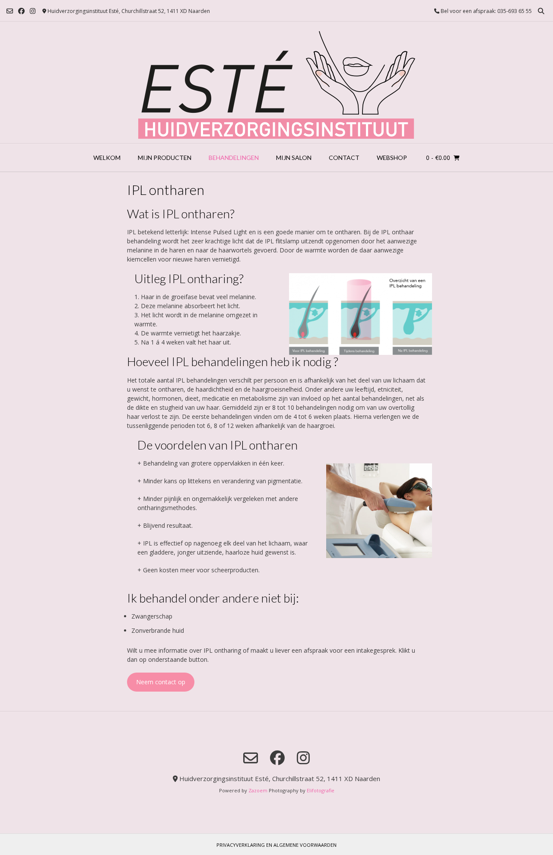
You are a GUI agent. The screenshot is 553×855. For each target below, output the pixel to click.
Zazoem (257, 790)
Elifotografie (320, 790)
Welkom (107, 157)
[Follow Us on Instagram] (32, 11)
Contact (344, 157)
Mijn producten (164, 157)
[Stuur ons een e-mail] (9, 11)
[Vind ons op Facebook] (21, 11)
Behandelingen (234, 157)
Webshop (392, 157)
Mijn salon (293, 157)
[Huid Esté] (276, 82)
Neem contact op (160, 682)
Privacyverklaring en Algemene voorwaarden (276, 845)
